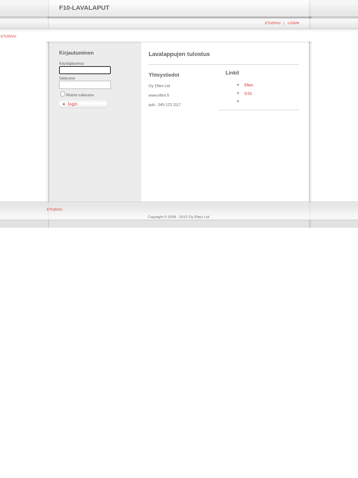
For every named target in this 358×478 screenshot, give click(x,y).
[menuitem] (8, 36)
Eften (248, 85)
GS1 (248, 93)
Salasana (67, 78)
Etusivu (272, 23)
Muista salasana (80, 95)
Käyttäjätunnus (71, 63)
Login (293, 23)
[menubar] (8, 36)
